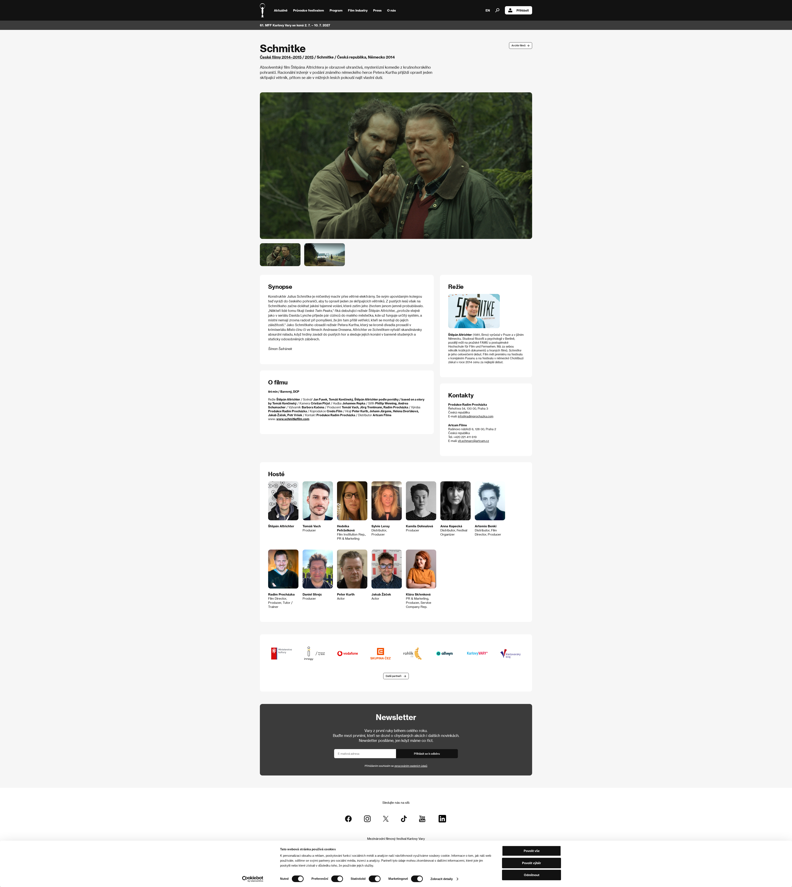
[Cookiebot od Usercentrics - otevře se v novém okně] (253, 879)
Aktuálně (281, 10)
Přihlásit (522, 10)
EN (488, 10)
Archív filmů (519, 45)
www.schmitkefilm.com (292, 419)
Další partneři (393, 675)
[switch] (337, 878)
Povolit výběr (531, 863)
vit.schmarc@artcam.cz (473, 441)
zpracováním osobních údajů (410, 765)
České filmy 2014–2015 (281, 57)
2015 (309, 57)
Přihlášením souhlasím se (396, 765)
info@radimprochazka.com (475, 416)
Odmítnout (531, 875)
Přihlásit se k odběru (427, 753)
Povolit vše (532, 851)
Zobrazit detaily (441, 879)
